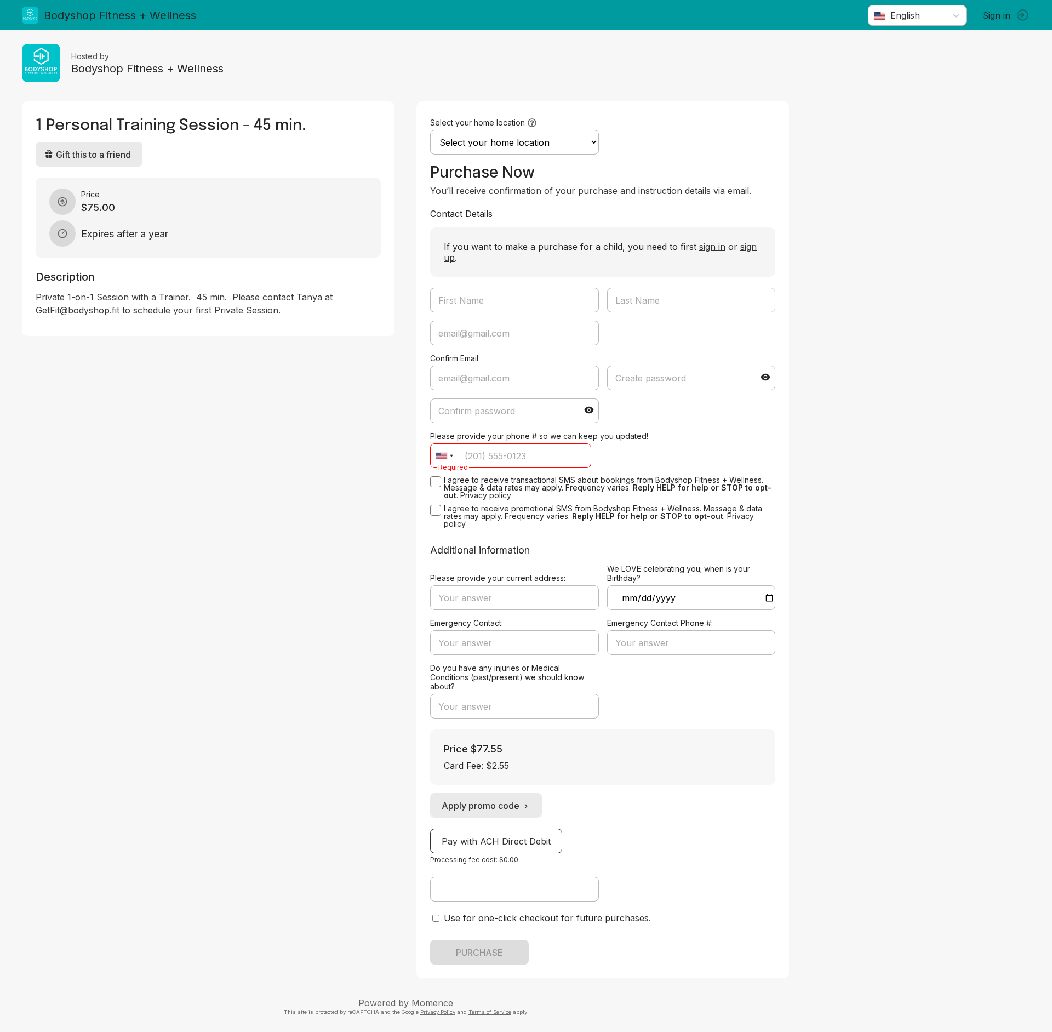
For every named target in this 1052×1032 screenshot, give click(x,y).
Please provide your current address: (497, 578)
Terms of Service (489, 1012)
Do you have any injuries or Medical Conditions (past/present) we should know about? (507, 677)
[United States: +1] (444, 455)
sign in (712, 246)
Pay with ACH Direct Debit (496, 841)
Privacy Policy (437, 1012)
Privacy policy (485, 495)
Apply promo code (480, 805)
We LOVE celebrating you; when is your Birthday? (678, 573)
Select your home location (477, 122)
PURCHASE (479, 952)
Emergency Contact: (466, 623)
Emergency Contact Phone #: (660, 623)
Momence (432, 1002)
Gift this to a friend (93, 154)
